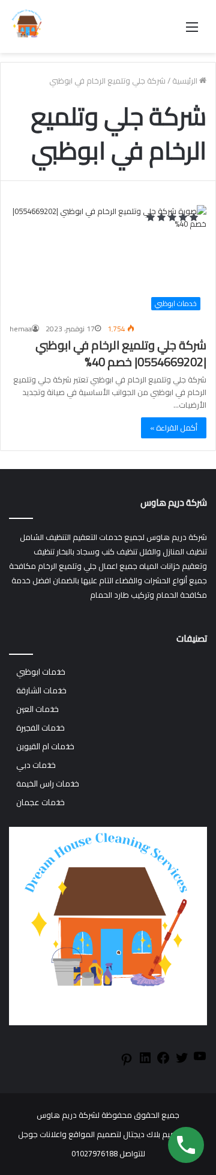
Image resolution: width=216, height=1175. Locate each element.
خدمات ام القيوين (45, 746)
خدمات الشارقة (41, 690)
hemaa (21, 329)
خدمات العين (37, 709)
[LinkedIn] (145, 1062)
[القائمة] (192, 30)
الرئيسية (185, 80)
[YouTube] (200, 1060)
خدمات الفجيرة (40, 728)
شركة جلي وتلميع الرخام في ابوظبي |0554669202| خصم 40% (120, 353)
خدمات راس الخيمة (47, 784)
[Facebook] (163, 1062)
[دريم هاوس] (27, 26)
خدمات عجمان (40, 802)
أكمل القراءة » (173, 427)
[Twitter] (182, 1062)
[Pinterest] (126, 1064)
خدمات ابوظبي (40, 672)
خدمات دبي (36, 765)
